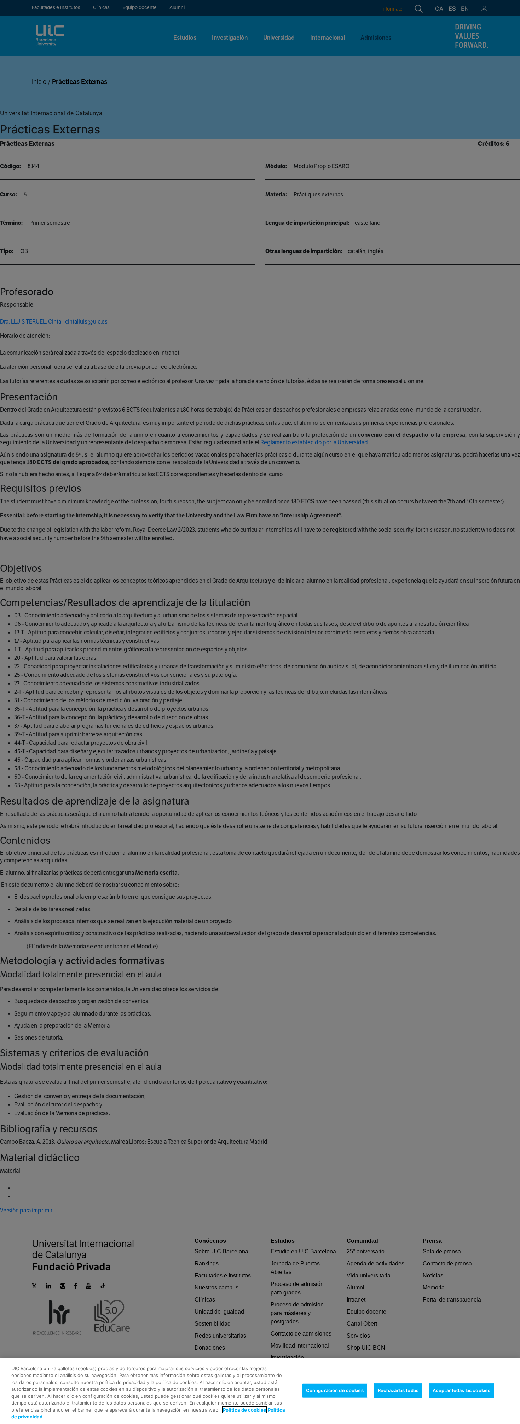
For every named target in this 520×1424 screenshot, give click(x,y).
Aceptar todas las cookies (461, 1390)
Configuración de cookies (335, 1390)
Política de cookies (244, 1410)
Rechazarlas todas (398, 1390)
